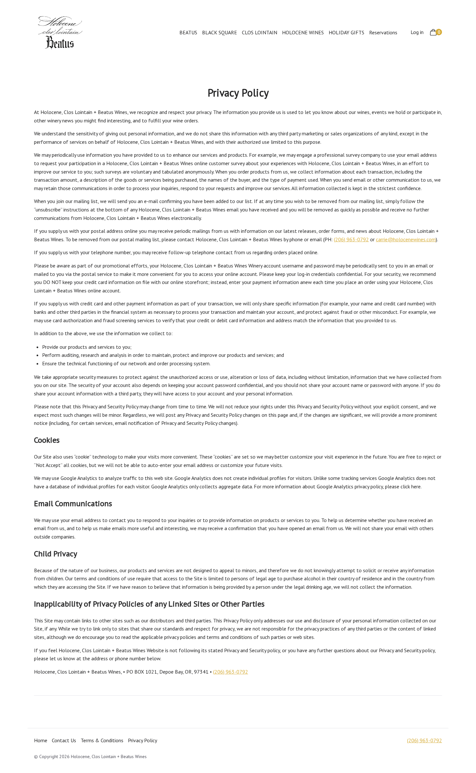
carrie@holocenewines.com (406, 239)
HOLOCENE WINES (303, 32)
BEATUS (188, 32)
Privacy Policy (142, 740)
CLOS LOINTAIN (259, 32)
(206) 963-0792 (351, 239)
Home (40, 740)
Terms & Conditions (102, 740)
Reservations (383, 32)
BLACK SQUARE (219, 32)
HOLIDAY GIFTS (346, 32)
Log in (417, 32)
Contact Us (64, 740)
